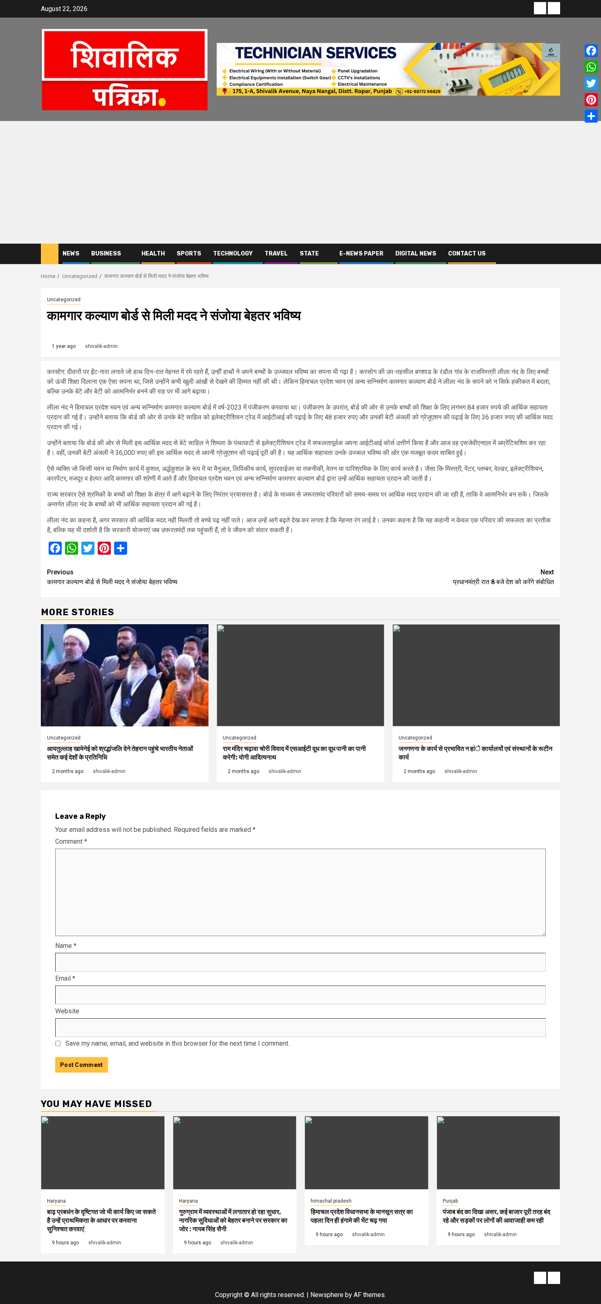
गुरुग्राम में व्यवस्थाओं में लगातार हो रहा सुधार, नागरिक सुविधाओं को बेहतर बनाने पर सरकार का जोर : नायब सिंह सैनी (233, 1220)
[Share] (591, 116)
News (71, 253)
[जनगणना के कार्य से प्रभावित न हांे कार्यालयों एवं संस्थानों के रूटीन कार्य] (476, 675)
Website (67, 1011)
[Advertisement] (300, 182)
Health (153, 253)
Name (65, 946)
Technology (233, 253)
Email (65, 978)
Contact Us (467, 253)
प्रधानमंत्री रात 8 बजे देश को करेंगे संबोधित (503, 577)
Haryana (56, 1201)
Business (106, 253)
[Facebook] (591, 51)
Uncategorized (64, 299)
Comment (71, 841)
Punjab (450, 1201)
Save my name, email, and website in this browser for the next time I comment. (177, 1043)
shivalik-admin (101, 346)
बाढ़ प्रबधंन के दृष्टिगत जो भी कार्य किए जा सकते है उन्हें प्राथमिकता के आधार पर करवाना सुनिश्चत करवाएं (101, 1220)
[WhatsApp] (591, 67)
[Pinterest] (591, 100)
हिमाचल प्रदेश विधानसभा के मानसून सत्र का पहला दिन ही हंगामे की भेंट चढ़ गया (362, 1216)
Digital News (415, 253)
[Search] (554, 254)
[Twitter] (591, 83)
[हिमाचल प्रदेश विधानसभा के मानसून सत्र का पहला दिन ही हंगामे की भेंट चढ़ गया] (366, 1153)
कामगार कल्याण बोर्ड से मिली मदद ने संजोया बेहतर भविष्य (112, 577)
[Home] (50, 253)
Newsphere (326, 1295)
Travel (276, 253)
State (309, 253)
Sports (189, 253)
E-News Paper (361, 253)
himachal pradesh (331, 1201)
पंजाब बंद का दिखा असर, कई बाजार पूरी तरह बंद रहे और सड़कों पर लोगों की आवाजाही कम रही (496, 1216)
